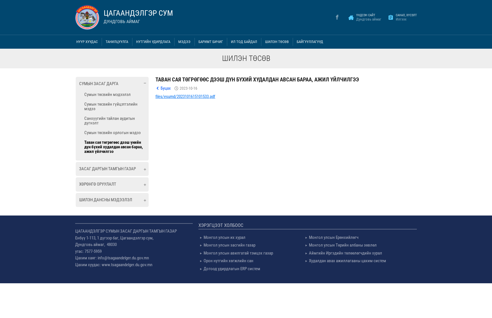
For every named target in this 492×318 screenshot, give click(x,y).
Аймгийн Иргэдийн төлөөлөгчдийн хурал (345, 253)
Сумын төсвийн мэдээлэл (107, 94)
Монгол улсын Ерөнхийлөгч (333, 237)
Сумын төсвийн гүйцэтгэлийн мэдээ (111, 106)
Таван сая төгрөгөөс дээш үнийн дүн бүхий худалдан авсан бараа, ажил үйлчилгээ (113, 147)
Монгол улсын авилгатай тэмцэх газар (238, 253)
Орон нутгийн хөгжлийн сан (228, 260)
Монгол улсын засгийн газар (229, 245)
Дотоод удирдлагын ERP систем (232, 268)
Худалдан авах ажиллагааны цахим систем (347, 260)
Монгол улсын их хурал (224, 237)
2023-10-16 (188, 88)
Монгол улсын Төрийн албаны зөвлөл (343, 245)
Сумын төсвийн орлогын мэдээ (112, 132)
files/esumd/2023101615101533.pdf (185, 96)
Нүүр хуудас (87, 42)
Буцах (166, 88)
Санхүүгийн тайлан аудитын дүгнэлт (109, 121)
